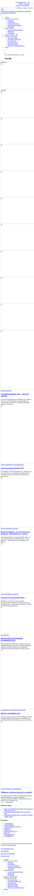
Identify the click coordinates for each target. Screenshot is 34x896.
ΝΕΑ (2, 391)
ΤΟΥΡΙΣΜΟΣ (7, 391)
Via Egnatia (11, 33)
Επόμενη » (10, 802)
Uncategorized (8, 823)
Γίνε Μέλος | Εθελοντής (14, 39)
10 (6, 802)
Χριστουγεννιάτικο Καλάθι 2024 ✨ (13, 598)
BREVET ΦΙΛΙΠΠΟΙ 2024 (10, 713)
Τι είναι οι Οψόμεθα (13, 23)
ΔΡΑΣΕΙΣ (18, 464)
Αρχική (7, 17)
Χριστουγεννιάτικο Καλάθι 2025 (12, 468)
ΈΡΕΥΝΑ (7, 830)
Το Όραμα (10, 20)
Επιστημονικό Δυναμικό (14, 25)
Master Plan (11, 31)
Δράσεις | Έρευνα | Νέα (11, 34)
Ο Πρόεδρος (11, 22)
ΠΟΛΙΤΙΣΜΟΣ (13, 710)
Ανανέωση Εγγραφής (8, 853)
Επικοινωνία (25, 5)
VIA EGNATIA (8, 825)
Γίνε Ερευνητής (12, 41)
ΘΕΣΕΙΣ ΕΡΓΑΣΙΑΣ (10, 831)
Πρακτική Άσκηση (13, 44)
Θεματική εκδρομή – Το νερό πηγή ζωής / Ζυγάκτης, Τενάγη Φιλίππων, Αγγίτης (15, 533)
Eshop (6, 47)
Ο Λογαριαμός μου (21, 2)
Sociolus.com (12, 845)
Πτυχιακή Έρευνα (13, 42)
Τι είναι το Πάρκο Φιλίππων (15, 30)
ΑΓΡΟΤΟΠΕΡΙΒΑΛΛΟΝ (8, 464)
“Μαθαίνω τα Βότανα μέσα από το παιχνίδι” (17, 792)
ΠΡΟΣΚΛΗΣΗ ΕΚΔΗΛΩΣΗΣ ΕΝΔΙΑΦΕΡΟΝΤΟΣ (12, 639)
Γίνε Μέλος (11, 27)
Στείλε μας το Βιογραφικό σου (16, 45)
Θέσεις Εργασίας (12, 38)
